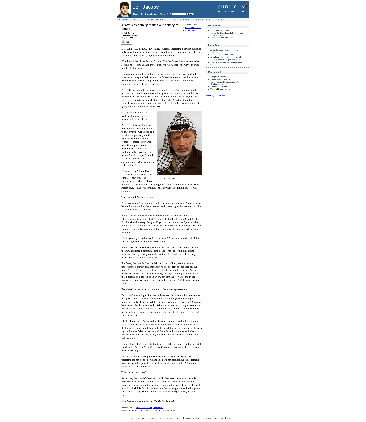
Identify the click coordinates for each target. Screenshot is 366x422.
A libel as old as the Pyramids (222, 55)
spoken (171, 19)
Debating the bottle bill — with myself (225, 57)
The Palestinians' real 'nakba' (222, 38)
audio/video (185, 19)
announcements (204, 19)
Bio (142, 14)
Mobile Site (152, 14)
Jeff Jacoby (146, 6)
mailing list (222, 19)
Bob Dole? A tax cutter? (220, 87)
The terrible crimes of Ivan (221, 89)
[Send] (123, 43)
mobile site (231, 418)
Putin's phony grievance (220, 79)
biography (124, 19)
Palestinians (190, 30)
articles (138, 19)
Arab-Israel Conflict (193, 28)
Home (135, 14)
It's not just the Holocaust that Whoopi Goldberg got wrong (226, 83)
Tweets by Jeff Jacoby (215, 95)
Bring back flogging (218, 77)
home (132, 418)
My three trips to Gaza (219, 30)
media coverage (155, 19)
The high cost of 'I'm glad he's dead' (225, 60)
